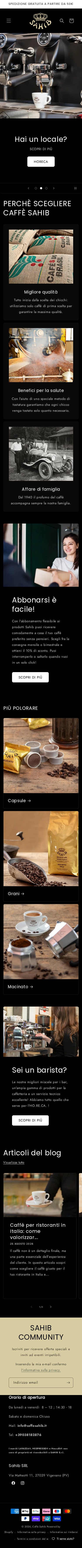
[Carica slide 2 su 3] (41, 188)
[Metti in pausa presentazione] (77, 188)
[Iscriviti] (68, 1383)
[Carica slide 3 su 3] (46, 188)
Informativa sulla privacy (31, 1532)
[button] (9, 21)
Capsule (17, 800)
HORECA (41, 161)
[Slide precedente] (28, 188)
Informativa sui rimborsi (64, 1532)
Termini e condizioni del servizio (36, 1539)
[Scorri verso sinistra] (31, 1307)
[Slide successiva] (54, 188)
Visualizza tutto (13, 1162)
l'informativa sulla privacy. (41, 1370)
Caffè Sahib (39, 1526)
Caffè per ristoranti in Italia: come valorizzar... (38, 1231)
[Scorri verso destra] (51, 1307)
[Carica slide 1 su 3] (35, 188)
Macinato (18, 986)
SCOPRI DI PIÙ (30, 677)
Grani (13, 893)
